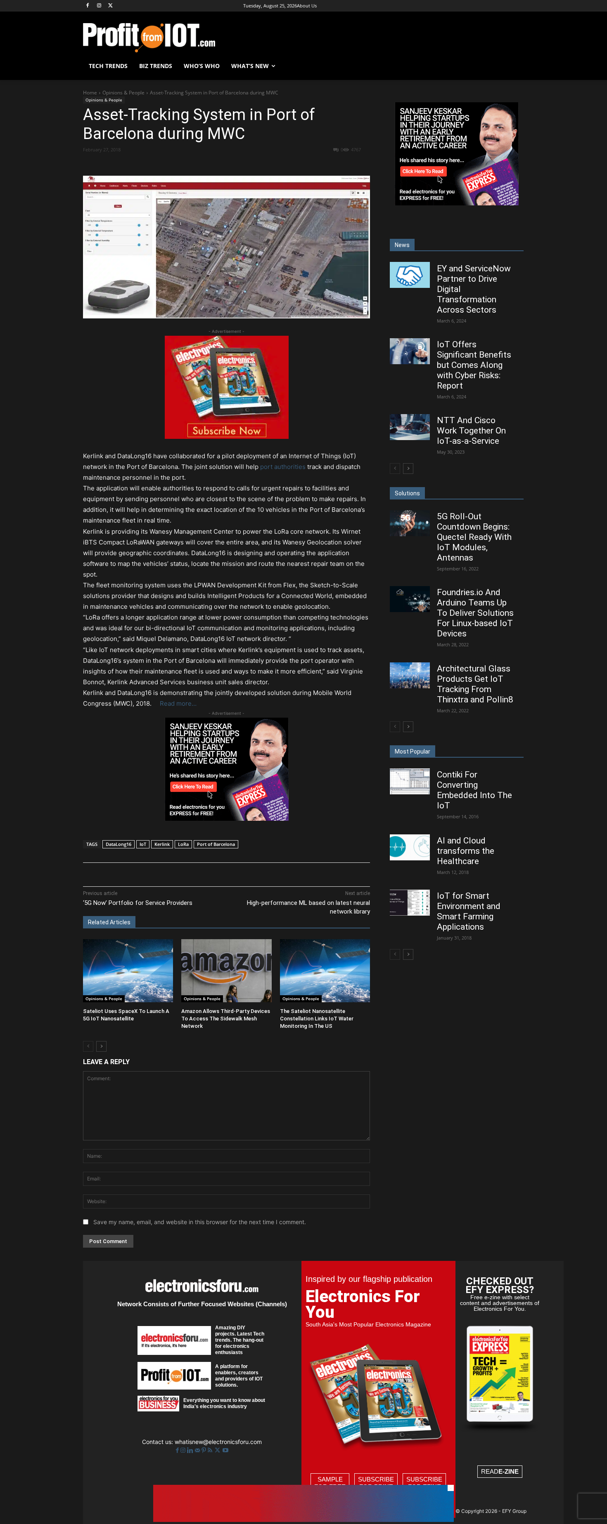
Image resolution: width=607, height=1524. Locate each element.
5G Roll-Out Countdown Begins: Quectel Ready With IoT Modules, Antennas (474, 537)
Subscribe (376, 1483)
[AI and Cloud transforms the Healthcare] (410, 847)
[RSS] (211, 1450)
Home (90, 92)
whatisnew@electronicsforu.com (218, 1441)
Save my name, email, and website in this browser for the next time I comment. (199, 1221)
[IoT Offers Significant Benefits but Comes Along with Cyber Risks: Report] (410, 351)
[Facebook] (87, 6)
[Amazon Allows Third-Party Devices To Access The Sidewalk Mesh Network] (226, 970)
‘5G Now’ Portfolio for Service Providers (137, 903)
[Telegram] (274, 164)
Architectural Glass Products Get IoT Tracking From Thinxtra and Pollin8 (475, 684)
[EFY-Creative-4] (303, 1519)
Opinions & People (123, 92)
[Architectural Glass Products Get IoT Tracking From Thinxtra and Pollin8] (410, 675)
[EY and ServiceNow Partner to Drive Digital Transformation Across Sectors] (410, 275)
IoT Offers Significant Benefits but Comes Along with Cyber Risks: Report (474, 365)
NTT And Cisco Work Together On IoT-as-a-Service (471, 430)
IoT (143, 844)
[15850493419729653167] (227, 436)
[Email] (236, 164)
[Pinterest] (179, 164)
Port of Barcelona (216, 844)
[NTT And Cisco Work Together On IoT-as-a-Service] (410, 427)
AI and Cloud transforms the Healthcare (465, 851)
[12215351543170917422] (227, 818)
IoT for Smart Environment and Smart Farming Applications (468, 911)
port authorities (283, 467)
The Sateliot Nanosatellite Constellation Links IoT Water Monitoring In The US (316, 1018)
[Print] (255, 164)
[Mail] (198, 1450)
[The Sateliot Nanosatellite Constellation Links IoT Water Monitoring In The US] (325, 970)
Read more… (178, 703)
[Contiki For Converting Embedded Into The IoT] (410, 781)
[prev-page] (88, 1046)
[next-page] (101, 1046)
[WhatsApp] (198, 164)
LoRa (183, 844)
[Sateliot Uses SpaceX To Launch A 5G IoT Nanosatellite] (128, 970)
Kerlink (162, 844)
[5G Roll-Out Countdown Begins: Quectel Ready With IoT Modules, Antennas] (410, 523)
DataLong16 (118, 844)
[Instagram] (99, 6)
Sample (330, 1483)
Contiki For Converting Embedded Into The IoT (474, 790)
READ (500, 1471)
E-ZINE (508, 1471)
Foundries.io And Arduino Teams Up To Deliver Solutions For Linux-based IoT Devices (475, 612)
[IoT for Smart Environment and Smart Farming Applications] (410, 903)
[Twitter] (218, 1450)
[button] (514, 66)
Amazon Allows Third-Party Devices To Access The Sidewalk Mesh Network (225, 1018)
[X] (111, 6)
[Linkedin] (217, 164)
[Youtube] (225, 1450)
